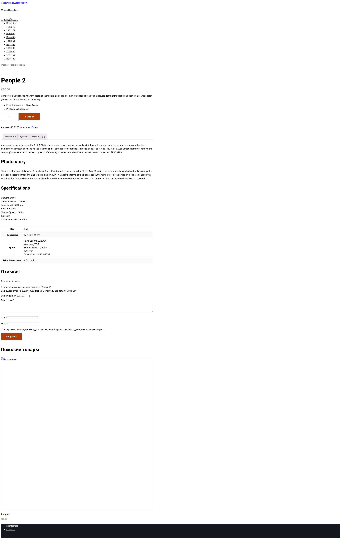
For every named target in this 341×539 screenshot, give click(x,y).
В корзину (29, 117)
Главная (5, 65)
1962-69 (10, 26)
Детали (24, 136)
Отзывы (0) (38, 136)
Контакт (10, 529)
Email (4, 323)
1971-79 (10, 30)
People (12, 65)
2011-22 (10, 59)
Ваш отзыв (7, 300)
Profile (9, 33)
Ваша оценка (8, 295)
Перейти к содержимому (14, 2)
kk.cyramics (12, 526)
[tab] (10, 137)
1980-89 (10, 48)
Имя (4, 317)
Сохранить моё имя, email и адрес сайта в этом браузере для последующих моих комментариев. (54, 329)
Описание (10, 136)
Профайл (11, 23)
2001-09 (10, 55)
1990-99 (10, 51)
